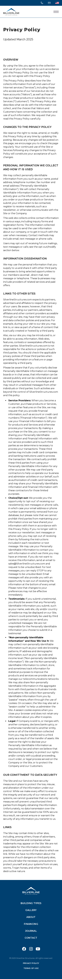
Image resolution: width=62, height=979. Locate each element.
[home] (11, 11)
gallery (30, 910)
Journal (31, 931)
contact (31, 937)
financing (31, 924)
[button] (56, 12)
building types (31, 903)
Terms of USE (31, 968)
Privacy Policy (31, 963)
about (31, 917)
